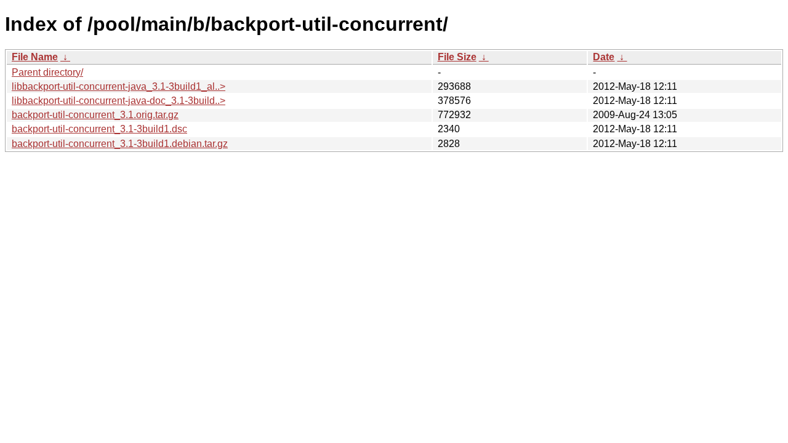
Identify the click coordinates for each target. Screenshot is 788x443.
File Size (457, 57)
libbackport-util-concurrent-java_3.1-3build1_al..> (118, 86)
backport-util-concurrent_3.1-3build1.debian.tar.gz (120, 143)
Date (603, 57)
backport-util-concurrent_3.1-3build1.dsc (99, 129)
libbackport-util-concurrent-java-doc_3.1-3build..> (118, 100)
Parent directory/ (47, 72)
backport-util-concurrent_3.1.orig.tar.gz (95, 115)
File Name (35, 57)
